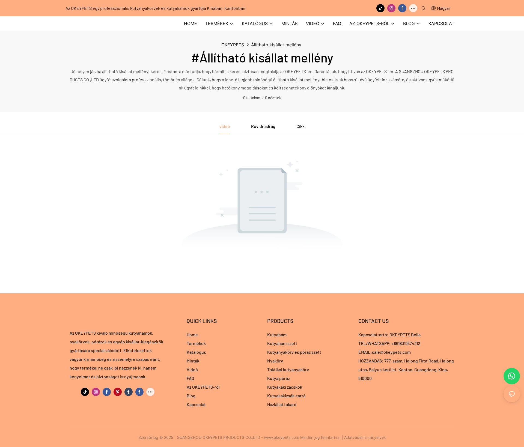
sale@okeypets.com (391, 352)
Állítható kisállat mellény (276, 44)
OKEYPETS (232, 44)
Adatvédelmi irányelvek (365, 437)
